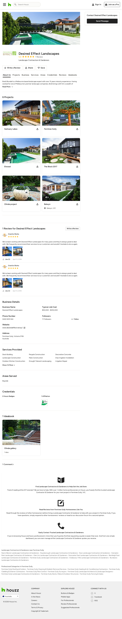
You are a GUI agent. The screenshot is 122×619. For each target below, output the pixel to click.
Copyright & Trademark (39, 611)
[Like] (3, 259)
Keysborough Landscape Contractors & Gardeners (59, 553)
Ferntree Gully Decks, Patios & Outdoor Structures (60, 574)
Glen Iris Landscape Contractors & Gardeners (50, 555)
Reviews (62, 75)
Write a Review (73, 229)
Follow (76, 319)
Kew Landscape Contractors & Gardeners (94, 553)
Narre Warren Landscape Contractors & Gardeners (20, 553)
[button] (4, 4)
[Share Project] (37, 129)
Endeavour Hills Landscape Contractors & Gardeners (89, 558)
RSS (96, 601)
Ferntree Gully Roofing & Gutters (13, 569)
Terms (33, 608)
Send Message (102, 21)
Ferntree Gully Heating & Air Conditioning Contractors (88, 569)
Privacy (40, 608)
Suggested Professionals (70, 608)
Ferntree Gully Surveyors (57, 572)
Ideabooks (72, 75)
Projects (16, 75)
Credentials (52, 75)
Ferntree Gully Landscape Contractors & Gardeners (49, 558)
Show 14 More (7, 365)
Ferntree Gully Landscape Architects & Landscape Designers (90, 572)
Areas (42, 75)
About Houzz (36, 593)
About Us (7, 75)
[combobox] (27, 4)
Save (43, 68)
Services (34, 75)
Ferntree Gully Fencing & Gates (91, 574)
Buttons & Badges (67, 593)
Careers (34, 600)
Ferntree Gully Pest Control (36, 572)
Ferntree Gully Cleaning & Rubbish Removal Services (46, 569)
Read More (6, 87)
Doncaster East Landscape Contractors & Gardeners (88, 555)
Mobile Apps (65, 597)
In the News (35, 597)
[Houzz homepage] (9, 4)
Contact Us (35, 604)
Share (30, 68)
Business (25, 75)
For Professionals (67, 600)
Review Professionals (69, 604)
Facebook (98, 597)
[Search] (15, 4)
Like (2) (7, 259)
